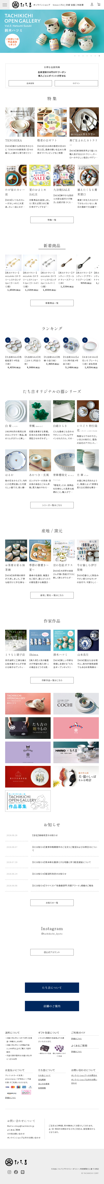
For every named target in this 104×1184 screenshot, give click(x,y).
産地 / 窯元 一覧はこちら (52, 595)
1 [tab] (75, 55)
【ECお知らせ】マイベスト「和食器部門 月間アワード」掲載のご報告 (62, 885)
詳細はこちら (76, 1038)
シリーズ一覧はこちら (52, 505)
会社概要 (42, 1079)
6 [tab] (95, 55)
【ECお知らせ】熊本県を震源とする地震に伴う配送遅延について (61, 862)
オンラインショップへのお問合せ (84, 1075)
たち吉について (52, 988)
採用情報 (42, 1088)
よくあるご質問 (13, 1129)
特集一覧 (52, 219)
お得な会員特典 (52, 67)
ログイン (76, 83)
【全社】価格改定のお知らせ (45, 835)
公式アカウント (53, 952)
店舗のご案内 (51, 1006)
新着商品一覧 (52, 303)
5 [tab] (91, 55)
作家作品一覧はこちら (52, 680)
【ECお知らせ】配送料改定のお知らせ (49, 873)
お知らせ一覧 (52, 902)
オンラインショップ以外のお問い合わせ (23, 1137)
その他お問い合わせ (16, 1133)
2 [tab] (79, 55)
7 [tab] (99, 55)
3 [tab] (83, 55)
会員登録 (30, 83)
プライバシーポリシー (71, 1169)
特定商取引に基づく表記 (89, 1169)
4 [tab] (87, 55)
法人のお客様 (43, 1083)
